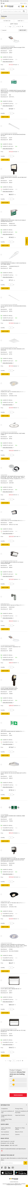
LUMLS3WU (3, 730)
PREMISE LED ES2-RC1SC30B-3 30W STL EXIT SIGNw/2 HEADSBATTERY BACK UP (13, 221)
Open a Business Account (6, 1128)
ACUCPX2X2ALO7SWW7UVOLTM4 (9, 347)
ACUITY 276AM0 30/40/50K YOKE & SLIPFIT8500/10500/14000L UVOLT (9, 689)
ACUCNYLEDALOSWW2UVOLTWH (9, 771)
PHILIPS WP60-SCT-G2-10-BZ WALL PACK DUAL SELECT (14, 520)
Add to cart (5, 72)
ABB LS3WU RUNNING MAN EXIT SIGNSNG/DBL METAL (13, 731)
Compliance (4, 1108)
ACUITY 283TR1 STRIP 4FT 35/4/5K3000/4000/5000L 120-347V (13, 135)
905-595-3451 (14, 1145)
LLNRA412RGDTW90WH (6, 943)
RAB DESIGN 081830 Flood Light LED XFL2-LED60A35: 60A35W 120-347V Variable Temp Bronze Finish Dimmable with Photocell (13, 860)
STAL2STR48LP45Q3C (6, 261)
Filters (7, 20)
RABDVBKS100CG (5, 603)
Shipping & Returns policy (6, 1115)
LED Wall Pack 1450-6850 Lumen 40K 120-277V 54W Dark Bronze (13, 1031)
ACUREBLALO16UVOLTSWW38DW (9, 432)
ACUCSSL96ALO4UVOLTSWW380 (9, 304)
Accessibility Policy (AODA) (6, 1120)
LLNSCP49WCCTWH (6, 390)
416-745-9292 (6, 1)
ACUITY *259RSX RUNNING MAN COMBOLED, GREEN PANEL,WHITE (13, 816)
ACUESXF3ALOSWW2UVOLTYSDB (9, 687)
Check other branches (8, 61)
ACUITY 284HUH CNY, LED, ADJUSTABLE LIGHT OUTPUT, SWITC (13, 773)
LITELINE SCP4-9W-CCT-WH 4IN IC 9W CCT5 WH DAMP (14, 391)
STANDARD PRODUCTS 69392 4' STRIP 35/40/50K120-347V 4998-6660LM (14, 263)
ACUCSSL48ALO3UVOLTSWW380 (9, 133)
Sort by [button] (20, 20)
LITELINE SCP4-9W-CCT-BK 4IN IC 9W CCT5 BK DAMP (13, 902)
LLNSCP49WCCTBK (5, 901)
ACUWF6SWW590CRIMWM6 (8, 645)
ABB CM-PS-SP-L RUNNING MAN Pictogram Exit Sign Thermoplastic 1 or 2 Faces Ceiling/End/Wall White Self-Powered (13, 91)
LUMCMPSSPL (4, 89)
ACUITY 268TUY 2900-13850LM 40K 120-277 (11, 988)
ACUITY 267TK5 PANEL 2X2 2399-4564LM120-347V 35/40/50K (13, 349)
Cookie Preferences (14, 1181)
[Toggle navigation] (2, 6)
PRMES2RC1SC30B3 (6, 219)
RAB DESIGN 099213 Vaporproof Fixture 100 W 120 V (13, 605)
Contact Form (5, 1134)
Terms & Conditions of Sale (7, 1111)
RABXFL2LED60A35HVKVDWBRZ (8, 857)
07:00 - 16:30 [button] (23, 3)
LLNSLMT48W (4, 475)
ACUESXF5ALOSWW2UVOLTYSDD (9, 176)
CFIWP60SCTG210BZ (6, 519)
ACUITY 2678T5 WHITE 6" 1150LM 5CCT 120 (10, 646)
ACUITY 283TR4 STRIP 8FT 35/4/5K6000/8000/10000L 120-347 (13, 306)
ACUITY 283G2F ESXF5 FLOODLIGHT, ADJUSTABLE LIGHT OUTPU (14, 178)
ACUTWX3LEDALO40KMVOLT (8, 987)
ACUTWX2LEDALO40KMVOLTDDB (9, 1029)
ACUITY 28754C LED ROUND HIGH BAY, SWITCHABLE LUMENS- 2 (13, 434)
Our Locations (5, 1132)
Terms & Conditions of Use (8, 1183)
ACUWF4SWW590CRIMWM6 (8, 46)
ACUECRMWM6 (4, 814)
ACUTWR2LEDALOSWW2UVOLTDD (9, 561)
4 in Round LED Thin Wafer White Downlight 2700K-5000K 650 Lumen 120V (13, 48)
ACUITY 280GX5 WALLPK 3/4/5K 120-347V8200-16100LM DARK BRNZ (12, 563)
